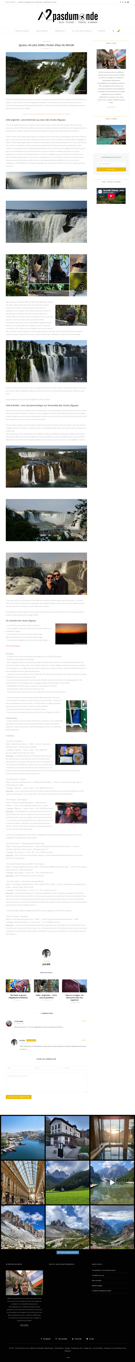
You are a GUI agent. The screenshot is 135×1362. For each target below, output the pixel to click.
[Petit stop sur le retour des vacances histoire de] (23, 1182)
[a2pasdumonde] (67, 16)
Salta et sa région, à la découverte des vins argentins (74, 997)
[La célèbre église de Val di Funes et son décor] (67, 1182)
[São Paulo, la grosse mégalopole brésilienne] (18, 985)
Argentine (46, 41)
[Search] (112, 31)
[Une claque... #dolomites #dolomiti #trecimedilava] (67, 1227)
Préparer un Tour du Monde (113, 1348)
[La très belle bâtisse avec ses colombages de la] (67, 1138)
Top (68, 1358)
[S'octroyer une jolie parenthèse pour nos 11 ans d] (112, 1138)
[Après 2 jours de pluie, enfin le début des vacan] (23, 1138)
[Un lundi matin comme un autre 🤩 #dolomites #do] (112, 1227)
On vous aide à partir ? (82, 31)
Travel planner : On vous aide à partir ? (104, 1270)
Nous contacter (96, 1280)
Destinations (42, 31)
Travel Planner (59, 1348)
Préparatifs (60, 31)
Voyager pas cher (76, 1348)
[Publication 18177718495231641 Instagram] (112, 1182)
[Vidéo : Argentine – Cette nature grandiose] (46, 985)
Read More (111, 107)
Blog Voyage (49, 1348)
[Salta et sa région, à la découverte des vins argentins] (74, 985)
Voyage (67, 1348)
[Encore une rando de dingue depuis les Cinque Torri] (23, 1227)
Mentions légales (97, 1285)
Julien (46, 964)
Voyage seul (88, 1348)
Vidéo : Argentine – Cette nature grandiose (46, 996)
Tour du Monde (98, 1348)
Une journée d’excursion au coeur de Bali (34, 2)
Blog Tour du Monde (37, 1348)
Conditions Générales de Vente (101, 1291)
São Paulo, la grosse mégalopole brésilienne (18, 996)
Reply (85, 1021)
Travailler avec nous (98, 1275)
